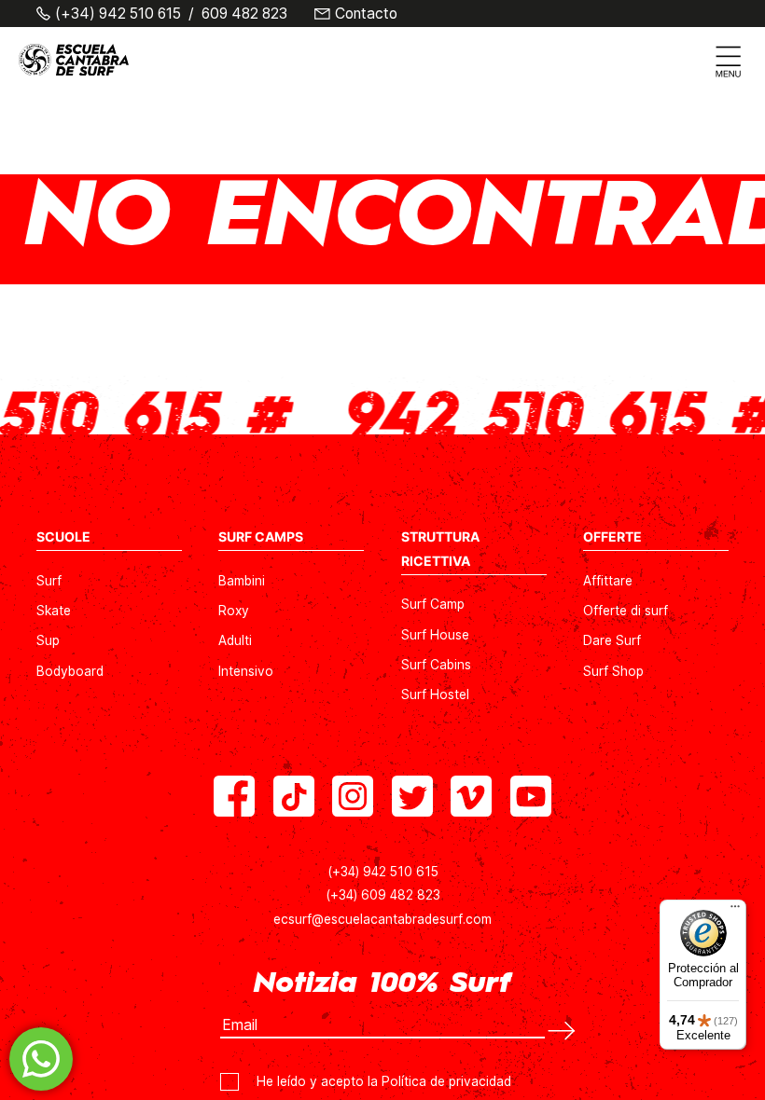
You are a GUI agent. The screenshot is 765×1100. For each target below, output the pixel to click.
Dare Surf (612, 640)
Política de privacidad (446, 1081)
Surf (49, 580)
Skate (53, 610)
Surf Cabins (436, 664)
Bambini (241, 580)
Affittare (608, 580)
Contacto (366, 14)
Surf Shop (613, 671)
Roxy (233, 610)
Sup (48, 640)
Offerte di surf (625, 610)
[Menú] (735, 911)
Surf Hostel (435, 694)
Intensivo (245, 671)
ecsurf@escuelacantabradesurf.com (382, 919)
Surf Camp (433, 604)
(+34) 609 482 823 (383, 894)
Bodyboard (70, 671)
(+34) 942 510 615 (118, 14)
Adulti (235, 640)
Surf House (435, 634)
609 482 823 (244, 14)
